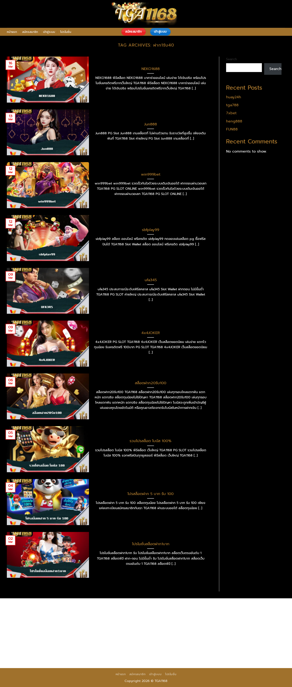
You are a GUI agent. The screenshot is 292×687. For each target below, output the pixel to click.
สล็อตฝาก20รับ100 (150, 383)
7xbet (231, 113)
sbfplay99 (150, 229)
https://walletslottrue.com (232, 631)
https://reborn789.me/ (153, 631)
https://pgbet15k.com (152, 614)
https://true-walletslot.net (109, 631)
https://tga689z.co (61, 608)
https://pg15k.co (85, 614)
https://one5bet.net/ (218, 625)
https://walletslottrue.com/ (31, 655)
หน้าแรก (12, 32)
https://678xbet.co (62, 625)
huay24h (233, 97)
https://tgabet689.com (144, 649)
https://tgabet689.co (227, 649)
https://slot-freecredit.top (54, 637)
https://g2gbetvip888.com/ (64, 643)
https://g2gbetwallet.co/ (29, 649)
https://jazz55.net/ (191, 631)
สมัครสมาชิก (30, 32)
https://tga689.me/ (105, 649)
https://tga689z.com (25, 608)
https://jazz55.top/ (144, 637)
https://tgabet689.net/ (186, 649)
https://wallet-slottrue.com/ (80, 655)
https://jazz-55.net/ (251, 637)
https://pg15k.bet (243, 608)
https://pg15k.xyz (54, 614)
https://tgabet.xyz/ (93, 619)
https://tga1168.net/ (164, 619)
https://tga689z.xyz (96, 608)
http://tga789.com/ (128, 619)
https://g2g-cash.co (208, 608)
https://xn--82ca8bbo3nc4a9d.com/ (217, 643)
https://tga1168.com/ (55, 619)
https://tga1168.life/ (238, 619)
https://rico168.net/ (143, 625)
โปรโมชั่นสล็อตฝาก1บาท (150, 544)
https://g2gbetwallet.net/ (161, 643)
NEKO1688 (150, 68)
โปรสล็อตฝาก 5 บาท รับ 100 (151, 493)
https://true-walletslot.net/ (130, 655)
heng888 (234, 121)
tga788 (232, 105)
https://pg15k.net (116, 614)
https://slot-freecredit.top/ (230, 655)
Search (231, 59)
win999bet (150, 174)
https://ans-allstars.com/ (102, 625)
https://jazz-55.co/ (178, 637)
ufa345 (151, 280)
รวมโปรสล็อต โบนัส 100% (151, 440)
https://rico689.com (133, 608)
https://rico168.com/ (180, 625)
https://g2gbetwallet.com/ (113, 643)
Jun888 (150, 124)
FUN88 (232, 129)
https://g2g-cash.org (170, 608)
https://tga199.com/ (24, 631)
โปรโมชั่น (65, 32)
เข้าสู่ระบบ (49, 32)
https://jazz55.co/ (22, 643)
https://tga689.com (69, 649)
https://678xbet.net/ (25, 625)
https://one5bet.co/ (256, 625)
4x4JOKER (150, 332)
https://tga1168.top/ (201, 619)
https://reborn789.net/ (64, 631)
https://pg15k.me (22, 614)
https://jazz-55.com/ (215, 637)
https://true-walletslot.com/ (180, 655)
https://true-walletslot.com (103, 637)
